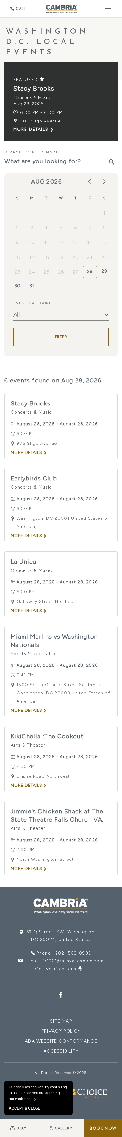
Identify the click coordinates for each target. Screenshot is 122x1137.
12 (61, 242)
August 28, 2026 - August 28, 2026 (57, 423)
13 (75, 242)
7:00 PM (26, 766)
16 (17, 257)
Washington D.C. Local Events (47, 42)
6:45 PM (25, 675)
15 (104, 242)
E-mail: (64, 960)
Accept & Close (24, 1108)
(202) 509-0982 (72, 953)
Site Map (61, 1021)
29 (104, 271)
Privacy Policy (61, 1031)
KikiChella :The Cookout (47, 736)
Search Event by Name (31, 152)
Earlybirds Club (34, 478)
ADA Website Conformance (61, 1041)
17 (32, 257)
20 (75, 257)
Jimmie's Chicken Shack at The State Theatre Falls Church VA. (57, 815)
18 (46, 257)
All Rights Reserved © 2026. (61, 1073)
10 (32, 242)
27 (75, 272)
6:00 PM (26, 433)
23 (18, 272)
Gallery (63, 1128)
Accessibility (61, 1051)
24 (32, 272)
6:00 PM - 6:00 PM (41, 112)
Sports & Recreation (34, 653)
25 (47, 272)
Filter (61, 336)
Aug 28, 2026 (28, 104)
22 (104, 257)
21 (90, 257)
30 (18, 286)
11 (46, 242)
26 (61, 272)
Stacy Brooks (33, 88)
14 (90, 242)
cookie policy (25, 1099)
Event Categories (34, 303)
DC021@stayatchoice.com (73, 960)
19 (61, 257)
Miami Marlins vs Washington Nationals (54, 640)
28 (90, 271)
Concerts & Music (31, 97)
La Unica (23, 561)
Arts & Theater (28, 745)
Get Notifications (56, 968)
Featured (26, 79)
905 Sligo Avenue (40, 121)
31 (32, 286)
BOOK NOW (103, 1128)
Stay (21, 1128)
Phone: (63, 953)
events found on (53, 380)
